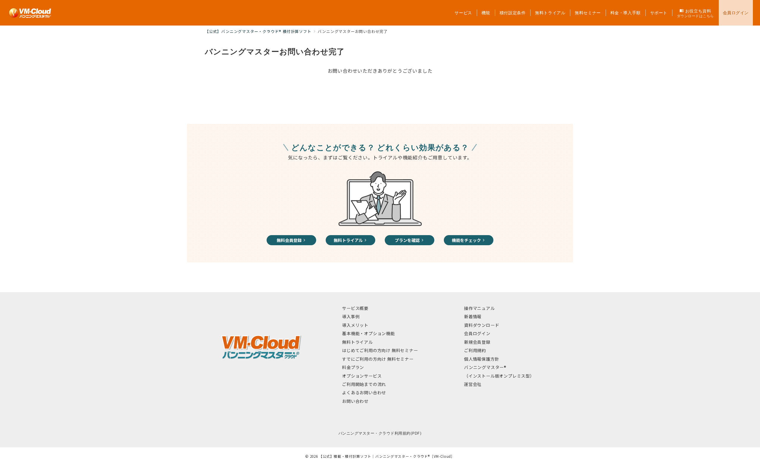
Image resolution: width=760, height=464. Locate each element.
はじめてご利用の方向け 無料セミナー (380, 350)
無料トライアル (357, 342)
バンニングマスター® (485, 367)
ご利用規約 (475, 350)
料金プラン (353, 367)
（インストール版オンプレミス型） (499, 376)
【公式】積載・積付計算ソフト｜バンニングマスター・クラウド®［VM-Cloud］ (387, 456)
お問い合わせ (355, 401)
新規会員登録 (477, 342)
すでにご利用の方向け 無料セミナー (378, 359)
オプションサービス (361, 376)
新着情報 (473, 316)
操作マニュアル (479, 308)
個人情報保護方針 (481, 359)
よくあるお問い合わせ (364, 392)
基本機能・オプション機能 (368, 333)
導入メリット (355, 325)
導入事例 (351, 316)
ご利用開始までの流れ (364, 384)
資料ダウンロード (481, 325)
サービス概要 (355, 308)
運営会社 (473, 384)
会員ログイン (477, 333)
